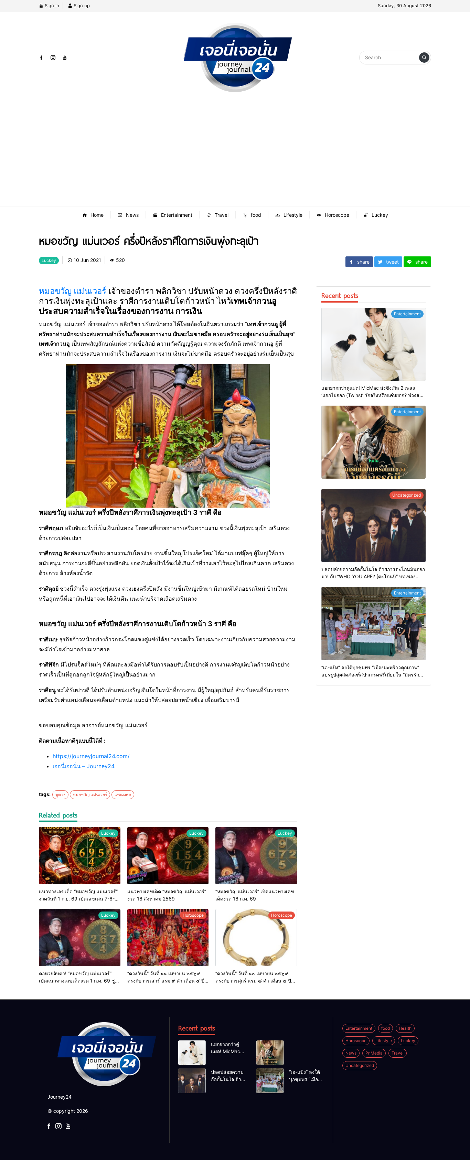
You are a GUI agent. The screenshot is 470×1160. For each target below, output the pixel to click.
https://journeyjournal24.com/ (91, 756)
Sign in (51, 5)
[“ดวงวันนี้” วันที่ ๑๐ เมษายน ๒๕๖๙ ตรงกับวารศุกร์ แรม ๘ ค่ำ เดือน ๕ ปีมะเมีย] (256, 937)
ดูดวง (60, 794)
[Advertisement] (235, 154)
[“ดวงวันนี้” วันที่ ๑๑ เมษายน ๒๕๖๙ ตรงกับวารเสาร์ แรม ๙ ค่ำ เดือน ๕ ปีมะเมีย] (168, 937)
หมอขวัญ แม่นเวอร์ (72, 291)
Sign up (81, 5)
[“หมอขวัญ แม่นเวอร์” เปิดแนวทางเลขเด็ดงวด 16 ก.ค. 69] (256, 855)
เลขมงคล (123, 794)
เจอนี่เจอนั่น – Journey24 (84, 766)
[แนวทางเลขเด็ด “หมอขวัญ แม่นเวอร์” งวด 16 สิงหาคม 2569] (168, 855)
